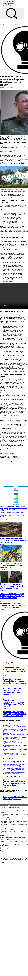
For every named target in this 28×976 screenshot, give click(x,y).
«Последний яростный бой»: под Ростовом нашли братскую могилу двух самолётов (14, 540)
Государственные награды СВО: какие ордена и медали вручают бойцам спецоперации (15, 730)
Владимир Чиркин (14, 508)
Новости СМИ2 (4, 510)
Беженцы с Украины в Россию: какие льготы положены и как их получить (14, 724)
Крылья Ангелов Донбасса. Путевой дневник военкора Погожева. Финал (14, 783)
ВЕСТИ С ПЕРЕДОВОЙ (9, 1)
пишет (17, 321)
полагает (6, 250)
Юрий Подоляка (11, 509)
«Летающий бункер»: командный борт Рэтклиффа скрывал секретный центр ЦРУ (14, 670)
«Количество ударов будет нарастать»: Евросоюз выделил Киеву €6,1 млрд (13, 565)
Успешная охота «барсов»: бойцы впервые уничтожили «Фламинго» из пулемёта (14, 714)
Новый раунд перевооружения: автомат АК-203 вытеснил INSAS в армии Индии (13, 703)
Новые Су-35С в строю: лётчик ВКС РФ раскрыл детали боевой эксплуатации (14, 681)
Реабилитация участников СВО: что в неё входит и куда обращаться (13, 740)
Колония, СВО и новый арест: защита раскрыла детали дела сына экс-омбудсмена (12, 596)
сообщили (16, 147)
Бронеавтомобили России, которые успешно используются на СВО (14, 727)
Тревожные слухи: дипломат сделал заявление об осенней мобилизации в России (11, 586)
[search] (12, 13)
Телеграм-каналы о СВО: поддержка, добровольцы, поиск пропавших (12, 743)
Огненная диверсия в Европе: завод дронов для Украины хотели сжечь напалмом (15, 765)
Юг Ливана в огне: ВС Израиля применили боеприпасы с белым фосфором (12, 691)
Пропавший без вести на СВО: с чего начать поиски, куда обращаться (14, 737)
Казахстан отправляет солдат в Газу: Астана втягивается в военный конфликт (14, 762)
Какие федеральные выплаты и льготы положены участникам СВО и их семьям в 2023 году (15, 749)
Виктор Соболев (4, 508)
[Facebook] (3, 855)
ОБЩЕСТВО (6, 4)
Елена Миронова (10, 87)
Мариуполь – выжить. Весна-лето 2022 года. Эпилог (15, 798)
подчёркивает (15, 360)
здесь (8, 446)
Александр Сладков (20, 506)
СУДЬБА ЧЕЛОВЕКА (8, 3)
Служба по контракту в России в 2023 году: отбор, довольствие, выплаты (14, 752)
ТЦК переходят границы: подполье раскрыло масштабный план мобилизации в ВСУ (13, 605)
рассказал (21, 222)
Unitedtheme (3, 861)
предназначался (23, 162)
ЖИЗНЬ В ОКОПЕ (8, 5)
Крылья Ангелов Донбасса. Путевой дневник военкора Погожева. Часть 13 (11, 513)
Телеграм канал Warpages (13, 457)
